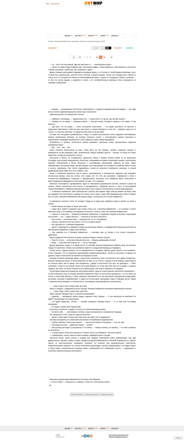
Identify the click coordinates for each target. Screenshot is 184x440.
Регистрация (55, 3)
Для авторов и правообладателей (118, 435)
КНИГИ (90, 36)
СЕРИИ (102, 36)
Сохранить (129, 48)
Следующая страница (107, 394)
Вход (47, 3)
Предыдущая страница (91, 394)
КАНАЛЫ (114, 36)
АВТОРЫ (78, 36)
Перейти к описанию (76, 394)
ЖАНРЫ (67, 36)
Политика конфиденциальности (118, 437)
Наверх (178, 438)
